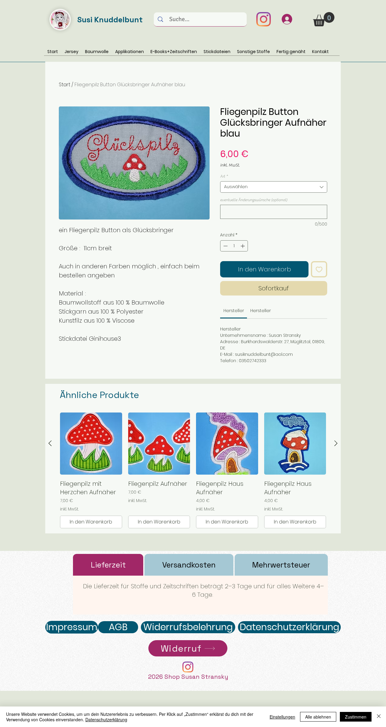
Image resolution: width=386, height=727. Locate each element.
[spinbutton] (234, 246)
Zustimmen (355, 717)
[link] (233, 311)
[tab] (108, 565)
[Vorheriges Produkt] (50, 443)
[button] (323, 19)
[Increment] (243, 246)
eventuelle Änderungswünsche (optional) (253, 200)
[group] (193, 470)
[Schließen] (378, 716)
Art (224, 176)
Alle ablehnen (318, 717)
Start (64, 84)
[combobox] (273, 187)
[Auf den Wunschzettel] (319, 269)
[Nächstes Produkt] (336, 443)
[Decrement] (225, 246)
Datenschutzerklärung (106, 719)
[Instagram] (263, 19)
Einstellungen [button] (282, 717)
